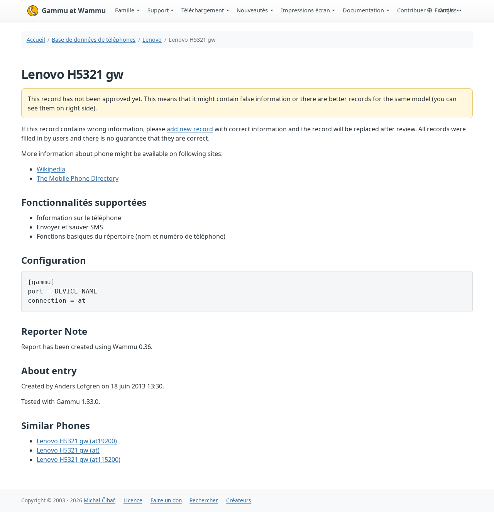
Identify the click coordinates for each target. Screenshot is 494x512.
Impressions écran (305, 10)
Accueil (36, 39)
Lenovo (152, 39)
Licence (133, 500)
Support (158, 10)
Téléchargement (202, 10)
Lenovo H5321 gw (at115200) (78, 459)
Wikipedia (51, 169)
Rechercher (203, 500)
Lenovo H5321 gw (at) (68, 450)
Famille (124, 10)
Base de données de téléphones (93, 39)
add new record (190, 129)
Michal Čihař (99, 500)
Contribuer (411, 10)
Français (446, 10)
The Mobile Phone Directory (77, 178)
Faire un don (166, 500)
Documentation (363, 10)
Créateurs (238, 500)
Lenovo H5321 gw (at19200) (77, 441)
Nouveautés (252, 10)
